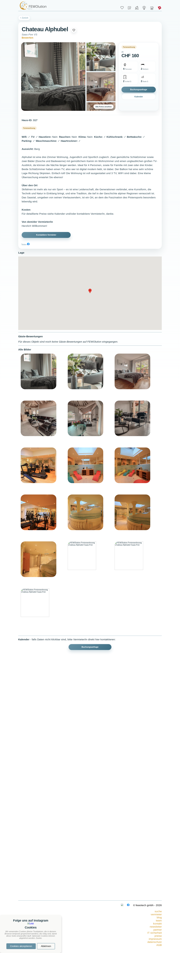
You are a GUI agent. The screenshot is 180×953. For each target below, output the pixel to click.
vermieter (156, 914)
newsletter (156, 926)
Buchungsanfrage (138, 90)
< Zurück (24, 18)
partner (157, 929)
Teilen (24, 245)
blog (159, 917)
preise (158, 935)
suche (158, 911)
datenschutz (154, 942)
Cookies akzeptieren (21, 946)
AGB (159, 945)
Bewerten (27, 37)
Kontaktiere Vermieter (46, 235)
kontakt (157, 923)
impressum (155, 938)
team (159, 920)
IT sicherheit (154, 932)
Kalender (138, 97)
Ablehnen (46, 946)
